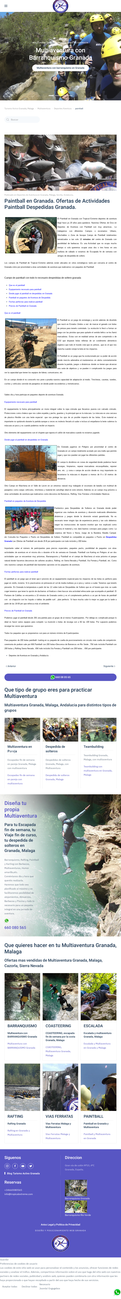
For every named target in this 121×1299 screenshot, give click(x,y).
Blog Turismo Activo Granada (23, 1173)
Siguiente (108, 666)
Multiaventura (43, 108)
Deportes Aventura (62, 108)
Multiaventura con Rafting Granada (57, 95)
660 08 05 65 (63, 677)
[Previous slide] (12, 753)
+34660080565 (13, 1189)
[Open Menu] (5, 6)
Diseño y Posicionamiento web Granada (60, 1230)
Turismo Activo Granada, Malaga (19, 108)
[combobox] (22, 119)
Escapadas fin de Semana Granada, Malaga (63, 95)
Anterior (11, 666)
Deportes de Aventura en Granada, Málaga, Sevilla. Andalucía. (45, 195)
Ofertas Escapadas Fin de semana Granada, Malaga (69, 95)
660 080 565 (15, 928)
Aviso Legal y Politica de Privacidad (60, 1224)
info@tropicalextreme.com (18, 1194)
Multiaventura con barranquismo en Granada (60, 68)
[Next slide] (109, 753)
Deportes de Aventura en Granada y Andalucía (28, 655)
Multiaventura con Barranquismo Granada (51, 95)
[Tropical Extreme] (117, 1292)
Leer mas (113, 1286)
